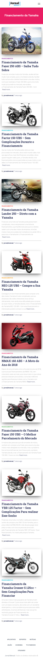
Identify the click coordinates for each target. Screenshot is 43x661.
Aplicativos (11, 639)
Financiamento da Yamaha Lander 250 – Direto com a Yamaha (20, 213)
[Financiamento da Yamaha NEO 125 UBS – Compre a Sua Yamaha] (21, 262)
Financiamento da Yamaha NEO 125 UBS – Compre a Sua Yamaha (21, 285)
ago (18, 95)
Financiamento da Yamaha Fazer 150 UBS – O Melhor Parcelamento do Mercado (20, 434)
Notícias (33, 639)
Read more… (6, 89)
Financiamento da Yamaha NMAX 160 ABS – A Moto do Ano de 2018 (20, 361)
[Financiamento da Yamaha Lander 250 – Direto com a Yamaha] (21, 190)
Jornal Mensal (10, 656)
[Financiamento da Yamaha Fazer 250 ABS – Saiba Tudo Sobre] (21, 40)
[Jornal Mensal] (15, 3)
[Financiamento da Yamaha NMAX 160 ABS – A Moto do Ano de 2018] (21, 336)
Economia (19, 645)
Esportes (22, 639)
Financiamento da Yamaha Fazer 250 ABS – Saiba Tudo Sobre (20, 66)
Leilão (9, 645)
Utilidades (21, 650)
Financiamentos (7, 58)
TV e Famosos (31, 645)
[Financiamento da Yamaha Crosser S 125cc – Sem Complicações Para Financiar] (21, 562)
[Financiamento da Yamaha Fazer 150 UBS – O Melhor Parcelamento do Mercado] (21, 409)
